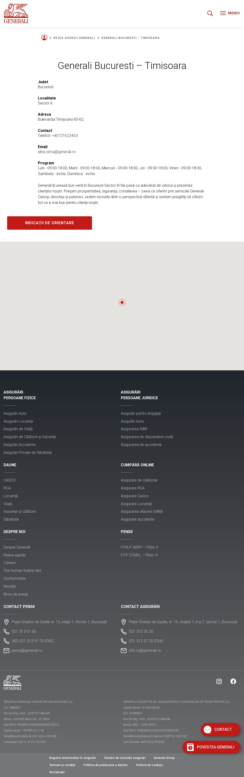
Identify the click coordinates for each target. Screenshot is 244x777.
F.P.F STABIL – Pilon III (139, 555)
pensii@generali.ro (27, 650)
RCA (7, 488)
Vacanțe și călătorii (20, 511)
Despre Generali (17, 547)
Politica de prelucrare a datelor (106, 765)
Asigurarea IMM (134, 429)
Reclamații (57, 772)
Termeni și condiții (62, 765)
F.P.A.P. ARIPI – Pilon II (139, 547)
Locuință (11, 496)
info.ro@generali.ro (145, 650)
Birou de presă (16, 594)
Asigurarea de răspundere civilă (147, 437)
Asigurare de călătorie (139, 480)
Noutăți (10, 586)
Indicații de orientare (49, 223)
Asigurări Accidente (20, 444)
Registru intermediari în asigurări (72, 758)
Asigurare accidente (137, 519)
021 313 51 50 (24, 631)
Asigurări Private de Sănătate (28, 452)
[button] (122, 302)
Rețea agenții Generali (74, 38)
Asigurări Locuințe (18, 421)
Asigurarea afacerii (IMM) (142, 511)
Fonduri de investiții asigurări (124, 758)
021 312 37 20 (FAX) (146, 641)
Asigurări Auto (15, 413)
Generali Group (164, 758)
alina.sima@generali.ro (57, 152)
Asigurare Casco (134, 496)
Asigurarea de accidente (141, 444)
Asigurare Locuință (136, 504)
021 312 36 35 (141, 631)
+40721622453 (65, 135)
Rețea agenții (14, 555)
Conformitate (15, 578)
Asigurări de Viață (18, 429)
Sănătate (11, 519)
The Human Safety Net (22, 570)
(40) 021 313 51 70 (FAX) (33, 641)
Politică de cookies (149, 765)
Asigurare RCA (133, 488)
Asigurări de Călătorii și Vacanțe (30, 437)
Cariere (9, 562)
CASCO (10, 480)
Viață (8, 504)
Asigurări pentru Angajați (141, 413)
